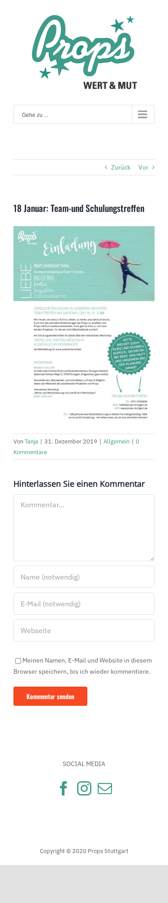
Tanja (31, 441)
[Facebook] (63, 788)
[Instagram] (84, 788)
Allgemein (116, 441)
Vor (143, 167)
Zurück (120, 167)
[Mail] (105, 788)
